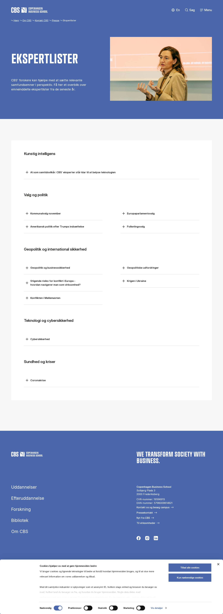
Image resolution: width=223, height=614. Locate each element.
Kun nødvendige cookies (190, 577)
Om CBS (26, 20)
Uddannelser (24, 487)
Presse (55, 20)
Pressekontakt (145, 512)
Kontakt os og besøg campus (153, 507)
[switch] (88, 607)
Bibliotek (19, 520)
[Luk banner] (218, 564)
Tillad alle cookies (190, 567)
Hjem (16, 20)
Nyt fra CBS (143, 517)
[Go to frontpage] (29, 10)
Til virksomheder (146, 523)
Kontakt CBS (41, 20)
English (175, 10)
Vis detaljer (157, 608)
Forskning (21, 509)
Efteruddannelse (27, 498)
